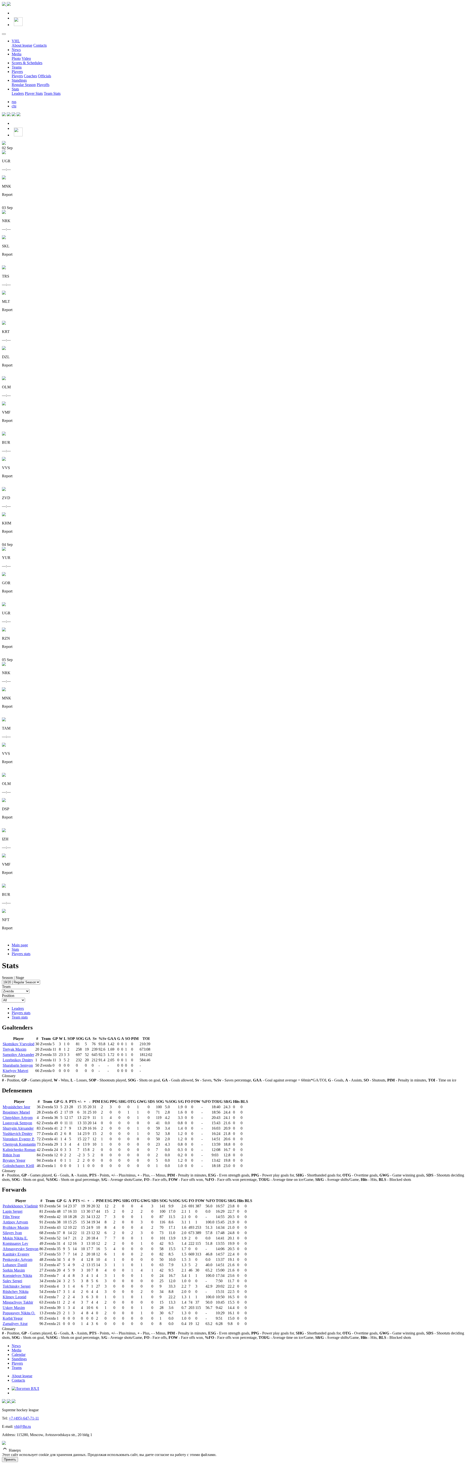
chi (14, 106)
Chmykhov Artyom (18, 1117)
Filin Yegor (11, 1217)
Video (26, 58)
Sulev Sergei (12, 1281)
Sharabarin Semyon (18, 1065)
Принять (10, 1459)
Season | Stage (13, 978)
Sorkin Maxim (14, 1270)
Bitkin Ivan (11, 1155)
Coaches (30, 76)
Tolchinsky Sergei (16, 1286)
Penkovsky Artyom (17, 1259)
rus (14, 102)
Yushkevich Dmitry (18, 1134)
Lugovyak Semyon (17, 1123)
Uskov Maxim (14, 1308)
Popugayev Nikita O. (19, 1313)
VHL (16, 41)
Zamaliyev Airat (15, 1324)
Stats (15, 89)
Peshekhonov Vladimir (20, 1206)
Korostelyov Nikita (17, 1275)
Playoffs (43, 85)
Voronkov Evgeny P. (19, 1139)
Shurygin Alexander (18, 1128)
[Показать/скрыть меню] (4, 34)
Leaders (18, 93)
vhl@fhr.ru (22, 1426)
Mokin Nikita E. (15, 1238)
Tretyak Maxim (14, 1049)
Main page (20, 945)
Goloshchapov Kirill (18, 1166)
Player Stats (34, 93)
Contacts (40, 45)
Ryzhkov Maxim (15, 1227)
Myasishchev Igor (16, 1107)
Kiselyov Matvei (15, 1071)
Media (16, 54)
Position (8, 995)
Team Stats (52, 93)
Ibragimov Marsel (16, 1112)
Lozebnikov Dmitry (18, 1060)
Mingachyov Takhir (18, 1302)
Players (17, 72)
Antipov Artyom (15, 1222)
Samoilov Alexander (18, 1055)
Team (6, 987)
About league (22, 45)
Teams (17, 67)
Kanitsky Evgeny (16, 1254)
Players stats (21, 954)
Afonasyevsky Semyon (20, 1249)
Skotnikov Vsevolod (18, 1044)
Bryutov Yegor (14, 1160)
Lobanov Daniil (15, 1265)
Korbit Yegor (13, 1318)
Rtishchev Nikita (15, 1292)
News (16, 50)
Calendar (19, 1354)
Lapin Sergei (12, 1211)
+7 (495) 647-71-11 (24, 1418)
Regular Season (24, 85)
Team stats (20, 1017)
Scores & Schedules (27, 63)
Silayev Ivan (12, 1233)
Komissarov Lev (15, 1243)
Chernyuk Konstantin (19, 1144)
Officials (44, 76)
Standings (19, 80)
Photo (16, 58)
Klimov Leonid (14, 1297)
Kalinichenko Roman (19, 1150)
